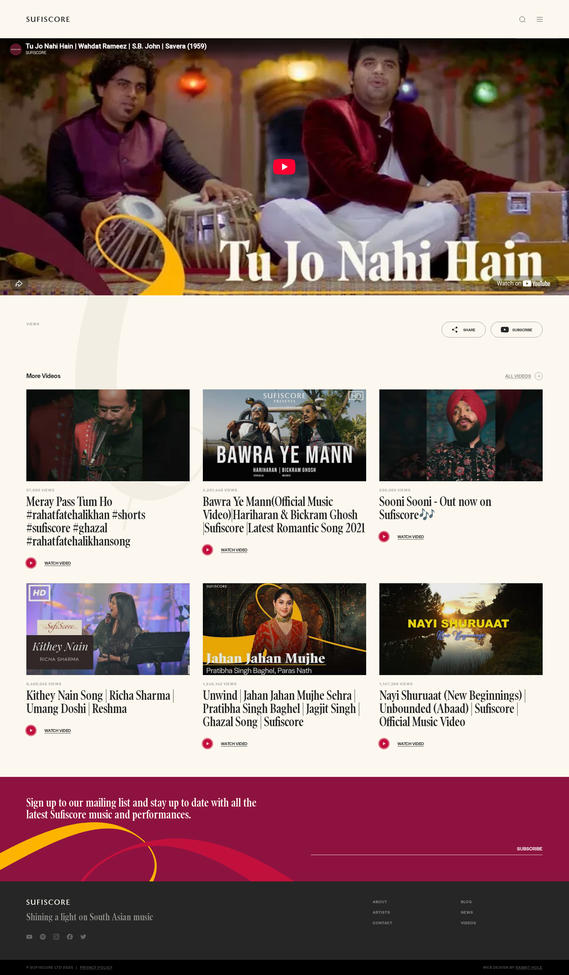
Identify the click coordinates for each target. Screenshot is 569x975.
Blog (466, 901)
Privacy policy (96, 967)
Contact (383, 923)
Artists (381, 912)
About (380, 901)
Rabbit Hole (529, 967)
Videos (468, 923)
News (467, 912)
